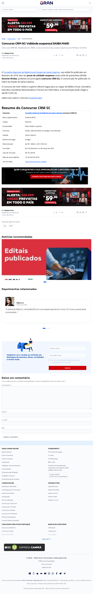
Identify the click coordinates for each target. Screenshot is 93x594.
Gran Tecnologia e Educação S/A (32, 580)
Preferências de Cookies (10, 479)
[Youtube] (45, 573)
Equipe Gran (9, 53)
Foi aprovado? (58, 475)
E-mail (4, 420)
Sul (19, 39)
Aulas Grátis (52, 497)
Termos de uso (46, 564)
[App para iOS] (37, 573)
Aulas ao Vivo (53, 493)
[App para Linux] (33, 573)
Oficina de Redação (9, 517)
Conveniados (6, 469)
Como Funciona (7, 455)
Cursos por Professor (9, 514)
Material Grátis (53, 490)
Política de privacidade (46, 561)
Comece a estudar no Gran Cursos (46, 176)
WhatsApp (54, 459)
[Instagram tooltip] (49, 573)
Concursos (12, 39)
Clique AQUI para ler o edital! (35, 162)
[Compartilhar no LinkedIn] (83, 55)
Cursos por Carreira (9, 507)
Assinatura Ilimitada (9, 486)
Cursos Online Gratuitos (10, 520)
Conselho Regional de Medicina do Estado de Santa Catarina (32, 72)
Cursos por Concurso (9, 503)
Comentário (6, 385)
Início (3, 39)
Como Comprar (7, 459)
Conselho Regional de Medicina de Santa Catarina (43, 113)
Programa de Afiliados (10, 472)
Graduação (6, 497)
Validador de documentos (11, 465)
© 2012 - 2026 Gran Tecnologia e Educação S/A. (46, 558)
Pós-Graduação (7, 500)
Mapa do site (46, 567)
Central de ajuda (56, 452)
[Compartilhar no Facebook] (77, 55)
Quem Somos (6, 452)
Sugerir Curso (53, 500)
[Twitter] (60, 573)
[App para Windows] (30, 573)
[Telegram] (64, 573)
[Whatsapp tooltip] (53, 573)
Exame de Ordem (8, 493)
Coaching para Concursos (11, 490)
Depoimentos (53, 486)
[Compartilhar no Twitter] (80, 55)
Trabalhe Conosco (8, 476)
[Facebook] (57, 573)
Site (3, 428)
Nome (4, 412)
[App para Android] (41, 573)
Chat (52, 455)
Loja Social (5, 462)
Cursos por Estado (8, 510)
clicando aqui (35, 97)
